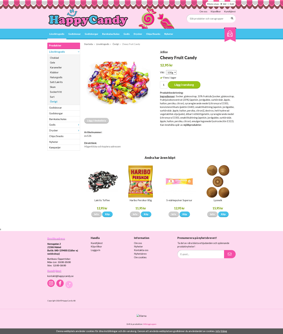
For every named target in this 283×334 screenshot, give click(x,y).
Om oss (203, 11)
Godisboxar (74, 34)
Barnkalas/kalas (111, 34)
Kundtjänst (230, 11)
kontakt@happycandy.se (60, 275)
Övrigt (53, 101)
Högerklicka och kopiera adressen (102, 146)
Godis (126, 34)
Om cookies (140, 257)
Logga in (95, 250)
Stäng (224, 331)
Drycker (138, 34)
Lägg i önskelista (96, 120)
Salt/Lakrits (56, 82)
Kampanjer (55, 147)
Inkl (224, 4)
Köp (107, 214)
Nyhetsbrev (140, 253)
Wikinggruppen (149, 324)
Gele (52, 62)
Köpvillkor (216, 11)
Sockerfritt (56, 91)
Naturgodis (56, 77)
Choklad (54, 57)
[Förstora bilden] (118, 82)
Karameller (56, 67)
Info (96, 214)
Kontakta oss (141, 250)
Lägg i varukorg (184, 84)
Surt (52, 96)
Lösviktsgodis (56, 34)
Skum (53, 86)
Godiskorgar (91, 34)
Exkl (232, 4)
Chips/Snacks (153, 34)
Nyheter (168, 34)
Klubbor (54, 72)
